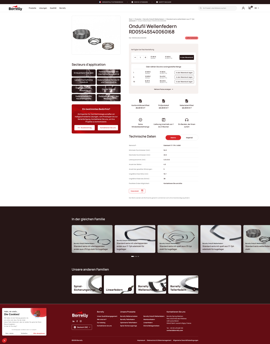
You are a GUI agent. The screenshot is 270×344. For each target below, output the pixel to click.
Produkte (32, 8)
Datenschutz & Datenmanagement (159, 340)
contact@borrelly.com (175, 330)
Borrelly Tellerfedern (127, 319)
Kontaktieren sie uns (104, 326)
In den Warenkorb (186, 57)
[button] (132, 256)
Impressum (141, 340)
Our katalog (101, 323)
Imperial (189, 137)
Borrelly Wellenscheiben (129, 316)
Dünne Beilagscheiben (151, 326)
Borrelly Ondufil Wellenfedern (153, 19)
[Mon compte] (243, 8)
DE (256, 8)
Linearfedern (148, 323)
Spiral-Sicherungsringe (128, 326)
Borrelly (62, 8)
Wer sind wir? (102, 319)
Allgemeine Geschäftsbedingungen (185, 340)
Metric (173, 137)
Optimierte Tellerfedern (128, 323)
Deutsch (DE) (82, 327)
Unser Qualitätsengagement (107, 316)
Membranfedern (149, 319)
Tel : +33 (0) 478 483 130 (175, 328)
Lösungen (43, 8)
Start (131, 19)
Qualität (53, 8)
